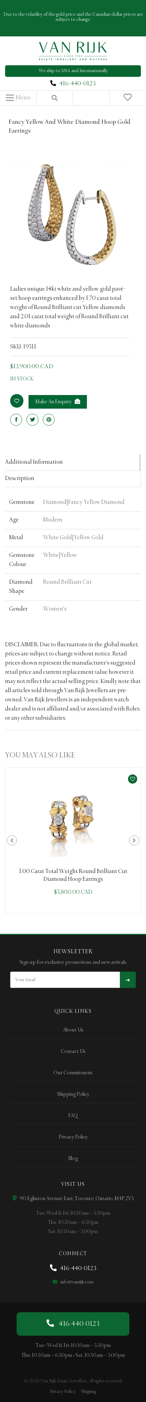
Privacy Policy (73, 1137)
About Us (73, 1030)
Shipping (88, 1391)
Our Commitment (73, 1073)
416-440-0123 (77, 83)
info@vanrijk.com (76, 1282)
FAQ (73, 1115)
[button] (18, 98)
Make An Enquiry (54, 402)
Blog (73, 1158)
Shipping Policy (73, 1094)
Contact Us (73, 1051)
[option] (73, 840)
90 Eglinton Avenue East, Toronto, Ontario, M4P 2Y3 (76, 1198)
